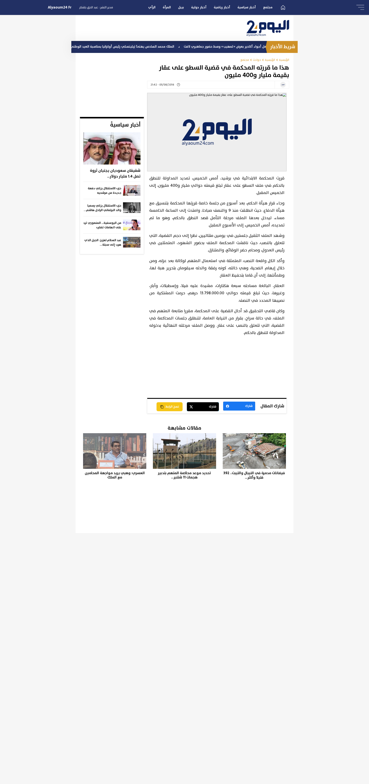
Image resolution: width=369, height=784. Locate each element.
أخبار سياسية (246, 7)
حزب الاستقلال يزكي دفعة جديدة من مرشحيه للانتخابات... (104, 190)
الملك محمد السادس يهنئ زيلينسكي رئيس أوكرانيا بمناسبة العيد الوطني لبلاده (138, 46)
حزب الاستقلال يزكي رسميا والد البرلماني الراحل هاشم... (102, 208)
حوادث (257, 59)
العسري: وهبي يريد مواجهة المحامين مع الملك (115, 475)
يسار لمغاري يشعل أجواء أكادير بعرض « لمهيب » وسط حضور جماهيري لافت (257, 46)
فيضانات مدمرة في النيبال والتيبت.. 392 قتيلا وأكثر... (254, 475)
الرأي (151, 7)
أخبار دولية (198, 7)
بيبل (181, 7)
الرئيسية (284, 59)
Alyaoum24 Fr (60, 7)
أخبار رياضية (222, 7)
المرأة (167, 7)
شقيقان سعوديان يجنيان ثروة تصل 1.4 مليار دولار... (115, 173)
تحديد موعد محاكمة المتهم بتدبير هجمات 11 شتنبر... (184, 475)
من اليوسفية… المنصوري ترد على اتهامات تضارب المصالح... (102, 225)
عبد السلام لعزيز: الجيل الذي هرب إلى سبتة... (102, 242)
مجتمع (267, 7)
